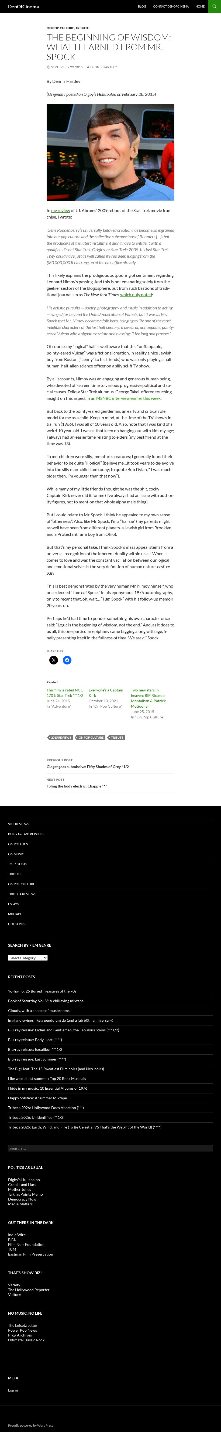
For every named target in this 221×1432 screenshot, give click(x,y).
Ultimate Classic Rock (26, 1340)
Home (200, 6)
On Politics (18, 844)
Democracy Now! (23, 1199)
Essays (13, 904)
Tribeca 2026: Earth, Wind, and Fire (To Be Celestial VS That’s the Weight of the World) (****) (84, 1127)
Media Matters (20, 1204)
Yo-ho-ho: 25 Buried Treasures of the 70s (42, 991)
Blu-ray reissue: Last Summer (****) (37, 1059)
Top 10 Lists (17, 864)
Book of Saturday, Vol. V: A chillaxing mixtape (46, 1000)
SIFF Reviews (18, 824)
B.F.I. (12, 1239)
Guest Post (17, 924)
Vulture (14, 1294)
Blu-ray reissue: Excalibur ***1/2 (35, 1049)
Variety (14, 1285)
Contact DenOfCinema (171, 6)
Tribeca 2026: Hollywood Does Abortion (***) (46, 1107)
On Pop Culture (60, 28)
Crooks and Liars (22, 1184)
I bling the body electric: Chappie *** (77, 783)
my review (60, 210)
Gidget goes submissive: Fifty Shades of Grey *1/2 (88, 763)
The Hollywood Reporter (29, 1289)
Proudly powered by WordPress (30, 1425)
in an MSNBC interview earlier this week (124, 398)
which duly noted (136, 294)
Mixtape (15, 914)
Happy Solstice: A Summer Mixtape (37, 1098)
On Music (16, 854)
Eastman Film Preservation (30, 1254)
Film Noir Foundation (26, 1244)
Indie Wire (17, 1234)
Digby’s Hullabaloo (24, 1179)
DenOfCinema (23, 6)
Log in (13, 1390)
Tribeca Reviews (22, 894)
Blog (142, 6)
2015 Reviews (61, 737)
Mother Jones (19, 1189)
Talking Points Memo (25, 1194)
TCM (12, 1249)
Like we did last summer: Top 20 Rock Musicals (47, 1078)
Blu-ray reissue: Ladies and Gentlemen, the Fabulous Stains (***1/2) (63, 1030)
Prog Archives (20, 1335)
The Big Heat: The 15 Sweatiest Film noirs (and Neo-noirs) (56, 1068)
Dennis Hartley (103, 67)
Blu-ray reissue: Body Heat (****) (35, 1039)
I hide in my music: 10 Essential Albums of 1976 (47, 1088)
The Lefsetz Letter (22, 1325)
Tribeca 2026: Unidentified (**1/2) (36, 1117)
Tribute (82, 28)
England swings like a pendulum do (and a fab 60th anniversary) (60, 1020)
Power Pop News (22, 1330)
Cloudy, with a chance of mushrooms (39, 1010)
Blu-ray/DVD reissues (26, 834)
